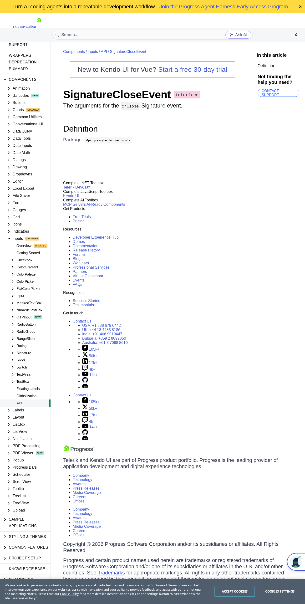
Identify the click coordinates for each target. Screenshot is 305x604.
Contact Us (82, 321)
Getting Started (28, 253)
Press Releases (86, 488)
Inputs (93, 52)
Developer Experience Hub (96, 237)
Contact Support (270, 93)
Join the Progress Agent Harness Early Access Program (223, 7)
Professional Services (91, 267)
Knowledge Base (27, 569)
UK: (101, 330)
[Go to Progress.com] (78, 451)
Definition (80, 128)
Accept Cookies (235, 591)
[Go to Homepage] (39, 26)
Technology (82, 480)
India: (102, 334)
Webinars (81, 263)
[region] (152, 591)
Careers (79, 497)
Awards (79, 484)
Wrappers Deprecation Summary (23, 62)
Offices (78, 501)
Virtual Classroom (88, 276)
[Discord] (85, 387)
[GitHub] (85, 381)
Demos (79, 242)
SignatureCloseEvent (128, 52)
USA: (101, 325)
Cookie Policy (69, 594)
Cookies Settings (280, 591)
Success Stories (86, 301)
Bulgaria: (104, 338)
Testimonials (83, 305)
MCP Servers (74, 204)
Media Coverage (87, 493)
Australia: (105, 343)
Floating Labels (28, 389)
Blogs (77, 259)
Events (78, 280)
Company (81, 475)
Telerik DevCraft (76, 187)
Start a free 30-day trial (192, 69)
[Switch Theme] (296, 35)
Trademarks (111, 573)
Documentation (85, 246)
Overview (23, 246)
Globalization (26, 396)
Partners (80, 272)
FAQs (77, 284)
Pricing (79, 221)
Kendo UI (71, 196)
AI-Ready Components (105, 204)
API (19, 403)
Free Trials (82, 217)
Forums (79, 254)
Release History (86, 250)
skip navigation (24, 26)
